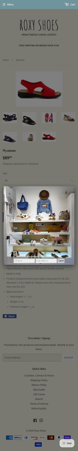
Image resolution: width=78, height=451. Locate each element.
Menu (10, 4)
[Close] (74, 186)
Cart (72, 4)
